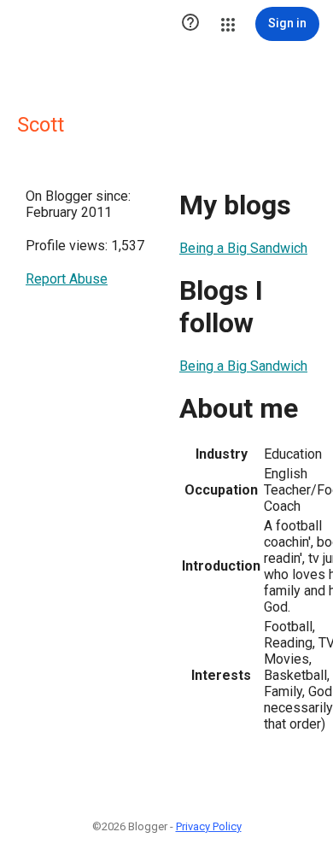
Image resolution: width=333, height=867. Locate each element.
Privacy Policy (209, 826)
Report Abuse (67, 279)
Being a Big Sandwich (243, 248)
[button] (190, 23)
